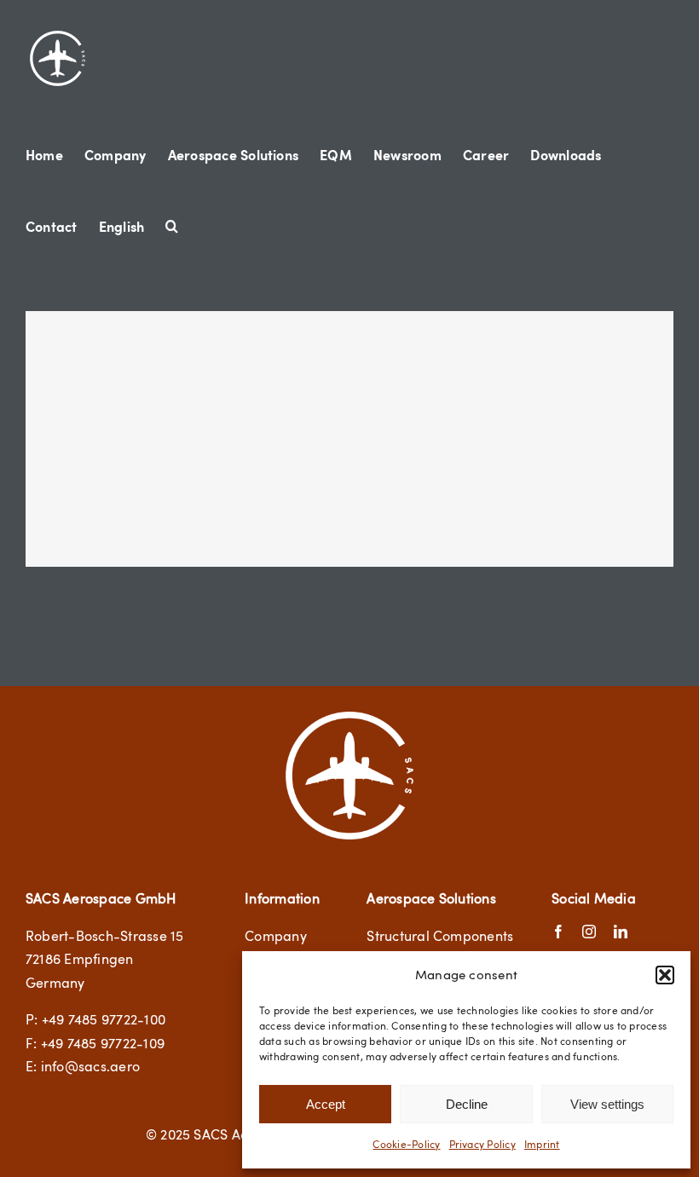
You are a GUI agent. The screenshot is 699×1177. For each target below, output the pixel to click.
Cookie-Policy (406, 1144)
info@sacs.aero (90, 1066)
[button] (664, 975)
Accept (325, 1104)
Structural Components (440, 935)
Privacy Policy (482, 1144)
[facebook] (558, 931)
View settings (607, 1104)
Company (276, 935)
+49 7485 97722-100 (103, 1019)
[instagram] (589, 931)
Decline (467, 1104)
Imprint (542, 1144)
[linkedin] (620, 931)
